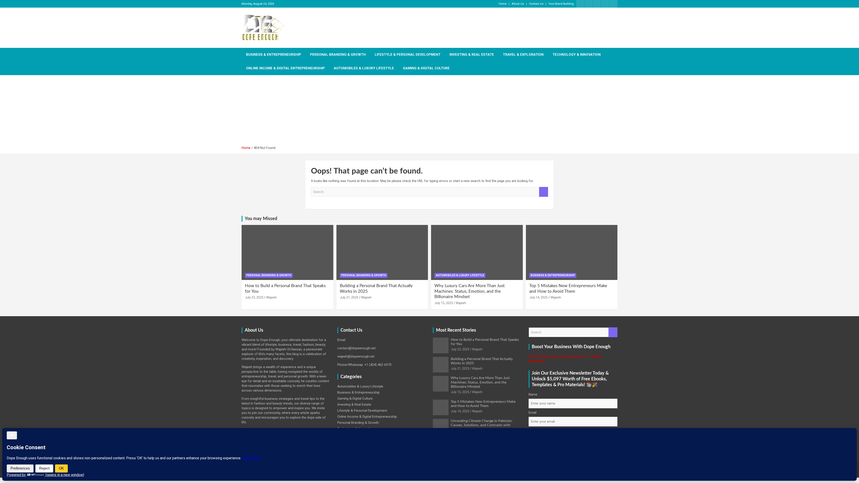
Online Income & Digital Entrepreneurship (285, 68)
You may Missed (261, 218)
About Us (518, 3)
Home (502, 3)
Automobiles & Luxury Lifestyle (364, 68)
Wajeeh (271, 297)
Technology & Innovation (577, 55)
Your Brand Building (561, 3)
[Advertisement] (429, 112)
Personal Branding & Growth (338, 55)
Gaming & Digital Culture (426, 68)
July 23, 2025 (254, 297)
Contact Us (536, 3)
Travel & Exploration (523, 55)
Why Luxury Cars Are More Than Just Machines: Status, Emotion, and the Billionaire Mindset (469, 291)
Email (532, 413)
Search (543, 192)
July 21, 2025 (349, 297)
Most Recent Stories (456, 330)
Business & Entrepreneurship (273, 55)
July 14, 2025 (538, 297)
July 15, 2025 (443, 303)
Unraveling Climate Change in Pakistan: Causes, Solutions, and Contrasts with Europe (481, 425)
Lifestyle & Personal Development (407, 55)
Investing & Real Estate (471, 55)
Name (533, 394)
